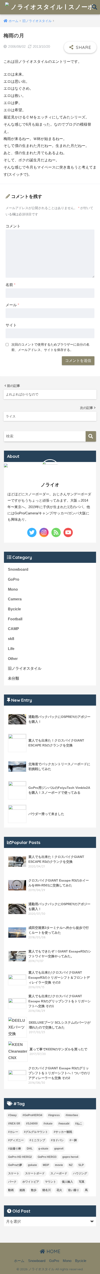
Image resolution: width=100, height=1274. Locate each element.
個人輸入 (67, 1181)
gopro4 (58, 1148)
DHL (30, 1148)
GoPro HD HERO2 (20, 1157)
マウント (50, 1181)
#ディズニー (16, 1140)
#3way (12, 1115)
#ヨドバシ (57, 1140)
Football (15, 619)
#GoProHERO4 (32, 1115)
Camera (15, 599)
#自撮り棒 (14, 1148)
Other (13, 659)
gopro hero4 (70, 1157)
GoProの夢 (15, 1165)
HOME (52, 1251)
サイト (11, 325)
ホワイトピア (30, 1181)
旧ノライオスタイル (24, 668)
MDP (46, 1165)
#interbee (72, 1115)
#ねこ (78, 1123)
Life (11, 649)
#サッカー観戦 (63, 1132)
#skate (48, 1123)
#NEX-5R (14, 1123)
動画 (11, 1190)
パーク (12, 1181)
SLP (81, 1165)
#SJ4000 (32, 1123)
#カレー (13, 1132)
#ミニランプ (37, 1140)
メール (12, 305)
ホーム (19, 1261)
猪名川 (46, 1190)
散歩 (34, 1190)
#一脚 (73, 1140)
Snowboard (18, 569)
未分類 (13, 678)
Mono (13, 589)
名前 (10, 285)
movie (59, 1165)
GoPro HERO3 (47, 1157)
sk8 (11, 639)
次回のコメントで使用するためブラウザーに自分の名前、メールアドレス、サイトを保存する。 (50, 347)
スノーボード (58, 1173)
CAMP (13, 629)
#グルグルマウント (36, 1132)
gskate (32, 1165)
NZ (71, 1165)
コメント (13, 226)
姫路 (22, 1190)
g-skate (43, 1148)
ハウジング (80, 1173)
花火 (59, 1190)
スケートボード (35, 1173)
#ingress (54, 1115)
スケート (13, 1173)
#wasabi (63, 1123)
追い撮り (73, 1190)
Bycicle (14, 609)
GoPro (13, 579)
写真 (81, 1181)
